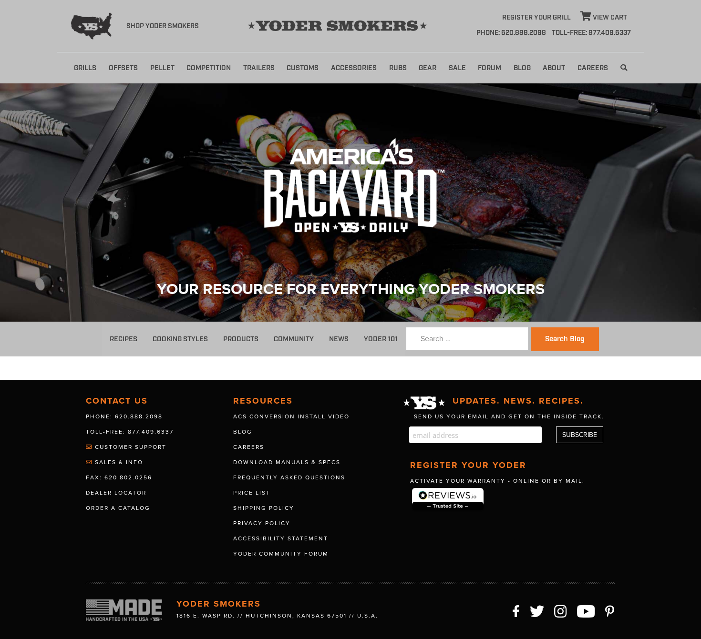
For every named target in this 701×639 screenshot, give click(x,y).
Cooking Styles (180, 339)
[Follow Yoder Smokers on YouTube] (586, 610)
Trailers (259, 67)
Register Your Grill (536, 17)
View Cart (609, 17)
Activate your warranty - (497, 480)
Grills (85, 67)
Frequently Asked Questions (289, 477)
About (554, 67)
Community (294, 339)
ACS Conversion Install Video (291, 416)
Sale (457, 67)
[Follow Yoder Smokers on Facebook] (516, 610)
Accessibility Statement (280, 538)
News (339, 339)
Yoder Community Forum (281, 553)
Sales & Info (118, 462)
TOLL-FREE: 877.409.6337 (591, 33)
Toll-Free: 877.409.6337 (130, 431)
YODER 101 (381, 339)
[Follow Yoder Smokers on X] (537, 610)
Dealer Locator (116, 492)
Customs (303, 67)
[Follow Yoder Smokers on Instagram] (560, 610)
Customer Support (129, 447)
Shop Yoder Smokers (162, 26)
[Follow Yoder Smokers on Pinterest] (610, 610)
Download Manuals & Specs (286, 462)
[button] (623, 67)
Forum (489, 67)
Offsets (123, 67)
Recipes (123, 339)
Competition (208, 67)
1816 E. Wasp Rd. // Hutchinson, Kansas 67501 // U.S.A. (277, 615)
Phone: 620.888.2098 (511, 33)
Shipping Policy (263, 508)
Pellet (162, 67)
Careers (592, 67)
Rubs (398, 67)
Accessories (354, 67)
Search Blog (565, 339)
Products (240, 339)
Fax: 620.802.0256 (119, 477)
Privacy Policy (261, 523)
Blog (522, 67)
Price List (251, 492)
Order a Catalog (118, 508)
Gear (427, 67)
